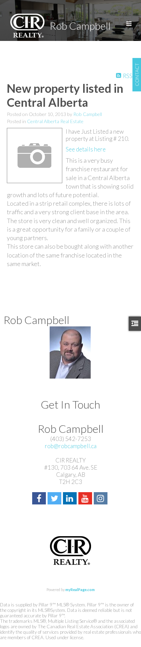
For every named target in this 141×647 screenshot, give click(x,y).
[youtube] (86, 499)
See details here (86, 149)
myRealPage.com (80, 589)
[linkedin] (70, 499)
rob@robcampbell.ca (71, 446)
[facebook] (40, 499)
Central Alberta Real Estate (55, 121)
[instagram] (101, 499)
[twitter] (55, 499)
